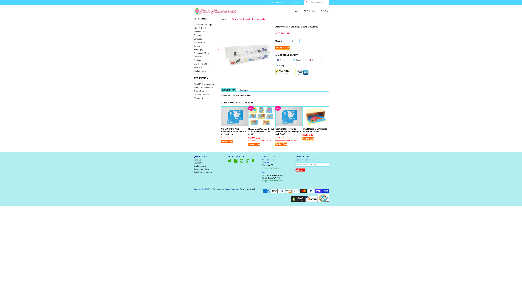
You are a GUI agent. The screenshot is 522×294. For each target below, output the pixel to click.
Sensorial (198, 35)
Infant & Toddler (200, 28)
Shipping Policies (201, 95)
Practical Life (199, 31)
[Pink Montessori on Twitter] (230, 162)
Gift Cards (198, 67)
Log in (294, 2)
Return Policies (200, 91)
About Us (197, 160)
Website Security (201, 98)
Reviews (243, 90)
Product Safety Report (203, 87)
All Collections (310, 11)
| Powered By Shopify (247, 189)
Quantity (279, 41)
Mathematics (199, 42)
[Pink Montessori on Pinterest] (242, 162)
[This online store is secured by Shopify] (298, 201)
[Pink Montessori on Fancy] (252, 162)
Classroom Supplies (203, 64)
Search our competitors (203, 172)
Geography (198, 49)
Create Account (200, 166)
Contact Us (198, 163)
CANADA (265, 163)
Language (198, 39)
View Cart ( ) (281, 2)
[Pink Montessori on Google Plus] (248, 162)
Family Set (198, 57)
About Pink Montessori (204, 84)
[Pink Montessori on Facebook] (236, 162)
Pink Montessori (214, 189)
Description (228, 90)
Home (296, 11)
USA (263, 173)
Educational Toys (201, 53)
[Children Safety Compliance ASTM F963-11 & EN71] (302, 74)
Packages (198, 60)
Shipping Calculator (201, 169)
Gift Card (325, 11)
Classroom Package (203, 24)
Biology (197, 46)
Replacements (200, 71)
